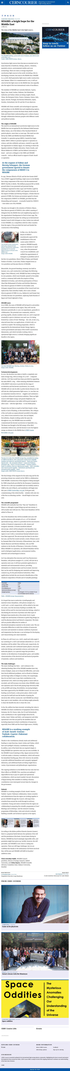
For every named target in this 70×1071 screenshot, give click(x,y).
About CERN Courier (41, 1047)
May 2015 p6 (16, 490)
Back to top (35, 1069)
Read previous (5, 872)
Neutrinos (59, 874)
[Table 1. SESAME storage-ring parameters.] (20, 594)
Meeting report (12, 972)
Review (18, 1019)
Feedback (55, 1047)
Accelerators (5, 874)
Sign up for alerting (58, 1049)
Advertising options (41, 1049)
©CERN (3, 1047)
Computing (5, 924)
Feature (14, 874)
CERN (2, 1065)
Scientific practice (8, 1019)
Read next (65, 872)
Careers (12, 924)
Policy (4, 972)
